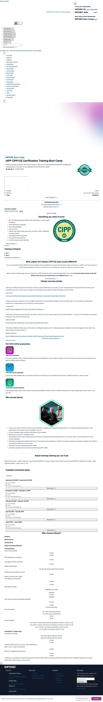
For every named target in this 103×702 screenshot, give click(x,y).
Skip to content (4, 1)
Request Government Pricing (51, 204)
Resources (8, 39)
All (6, 476)
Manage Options (83, 698)
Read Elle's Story (60, 296)
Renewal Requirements (13, 84)
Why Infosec (10, 69)
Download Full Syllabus (12, 257)
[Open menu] (16, 23)
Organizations (9, 34)
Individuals (8, 28)
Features (9, 58)
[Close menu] (20, 23)
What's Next (10, 73)
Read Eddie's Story (42, 323)
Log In (88, 9)
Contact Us (58, 12)
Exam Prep (9, 75)
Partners (64, 12)
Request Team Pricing (51, 207)
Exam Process (10, 77)
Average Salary (10, 95)
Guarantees (9, 64)
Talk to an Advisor (10, 47)
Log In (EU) (94, 9)
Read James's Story (38, 309)
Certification (10, 79)
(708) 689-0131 (50, 12)
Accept (96, 698)
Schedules (9, 97)
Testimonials (10, 88)
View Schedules (51, 197)
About (7, 42)
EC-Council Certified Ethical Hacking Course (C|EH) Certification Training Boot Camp (30, 296)
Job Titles (9, 90)
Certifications (9, 36)
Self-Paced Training (12, 62)
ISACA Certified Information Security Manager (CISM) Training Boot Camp (27, 336)
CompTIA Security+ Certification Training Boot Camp (21, 323)
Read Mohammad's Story (56, 336)
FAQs (8, 93)
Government (9, 31)
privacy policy (81, 688)
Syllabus (9, 60)
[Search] (22, 44)
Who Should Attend (12, 66)
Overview (9, 55)
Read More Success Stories (51, 338)
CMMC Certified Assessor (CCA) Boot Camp (18, 309)
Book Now (51, 488)
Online (10, 476)
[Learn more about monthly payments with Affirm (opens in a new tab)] (21, 211)
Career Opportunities (12, 86)
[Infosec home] (7, 23)
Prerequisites (10, 71)
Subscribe (81, 681)
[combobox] (12, 44)
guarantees (25, 344)
